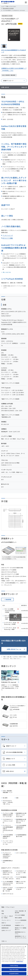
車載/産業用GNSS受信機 (8, 8)
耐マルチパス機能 (7, 238)
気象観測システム (19, 925)
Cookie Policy (19, 961)
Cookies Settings (14, 965)
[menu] (26, 2)
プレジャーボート (6, 920)
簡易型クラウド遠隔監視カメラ (20, 928)
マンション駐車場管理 (20, 920)
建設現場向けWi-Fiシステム (20, 932)
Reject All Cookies (14, 969)
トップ (2, 6)
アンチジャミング (7, 235)
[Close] (25, 946)
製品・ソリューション (11, 6)
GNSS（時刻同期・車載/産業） (20, 911)
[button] (4, 46)
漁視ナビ (4, 923)
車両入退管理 (18, 917)
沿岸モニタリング (6, 930)
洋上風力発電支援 (6, 925)
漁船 (3, 913)
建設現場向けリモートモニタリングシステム (20, 937)
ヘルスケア (18, 923)
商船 (3, 911)
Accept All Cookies (13, 973)
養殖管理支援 (5, 928)
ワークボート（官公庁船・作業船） (7, 916)
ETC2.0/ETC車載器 (20, 915)
